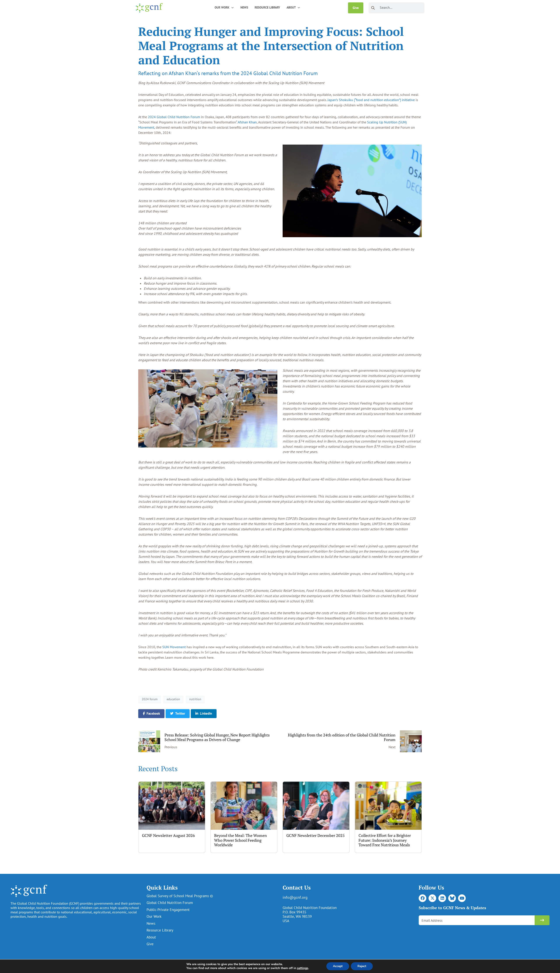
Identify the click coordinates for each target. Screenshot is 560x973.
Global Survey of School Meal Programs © (180, 896)
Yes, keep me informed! (512, 938)
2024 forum (150, 699)
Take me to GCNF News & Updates (512, 951)
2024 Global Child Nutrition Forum (174, 117)
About (151, 937)
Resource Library (267, 7)
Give (356, 8)
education (173, 699)
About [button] (291, 7)
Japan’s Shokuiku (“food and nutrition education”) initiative (371, 100)
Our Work (154, 916)
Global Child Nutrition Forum (170, 902)
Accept (338, 966)
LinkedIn (206, 713)
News (244, 7)
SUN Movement (174, 647)
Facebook (153, 713)
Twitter (180, 713)
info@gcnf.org (295, 897)
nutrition (195, 699)
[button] (232, 7)
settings (302, 968)
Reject (361, 966)
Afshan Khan (247, 122)
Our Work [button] (222, 7)
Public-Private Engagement (168, 909)
